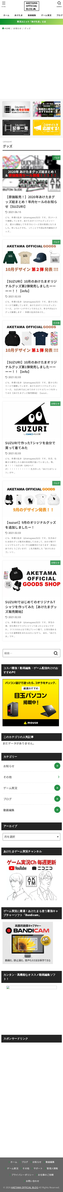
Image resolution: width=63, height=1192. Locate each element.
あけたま (18, 15)
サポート (38, 1168)
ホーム (6, 15)
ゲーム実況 (46, 15)
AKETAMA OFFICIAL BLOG (24, 1187)
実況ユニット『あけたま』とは (31, 21)
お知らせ (8, 766)
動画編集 (32, 15)
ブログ (7, 799)
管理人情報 (52, 1168)
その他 (7, 777)
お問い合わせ (32, 1181)
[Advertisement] (31, 63)
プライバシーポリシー (22, 1174)
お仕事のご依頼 (46, 1174)
